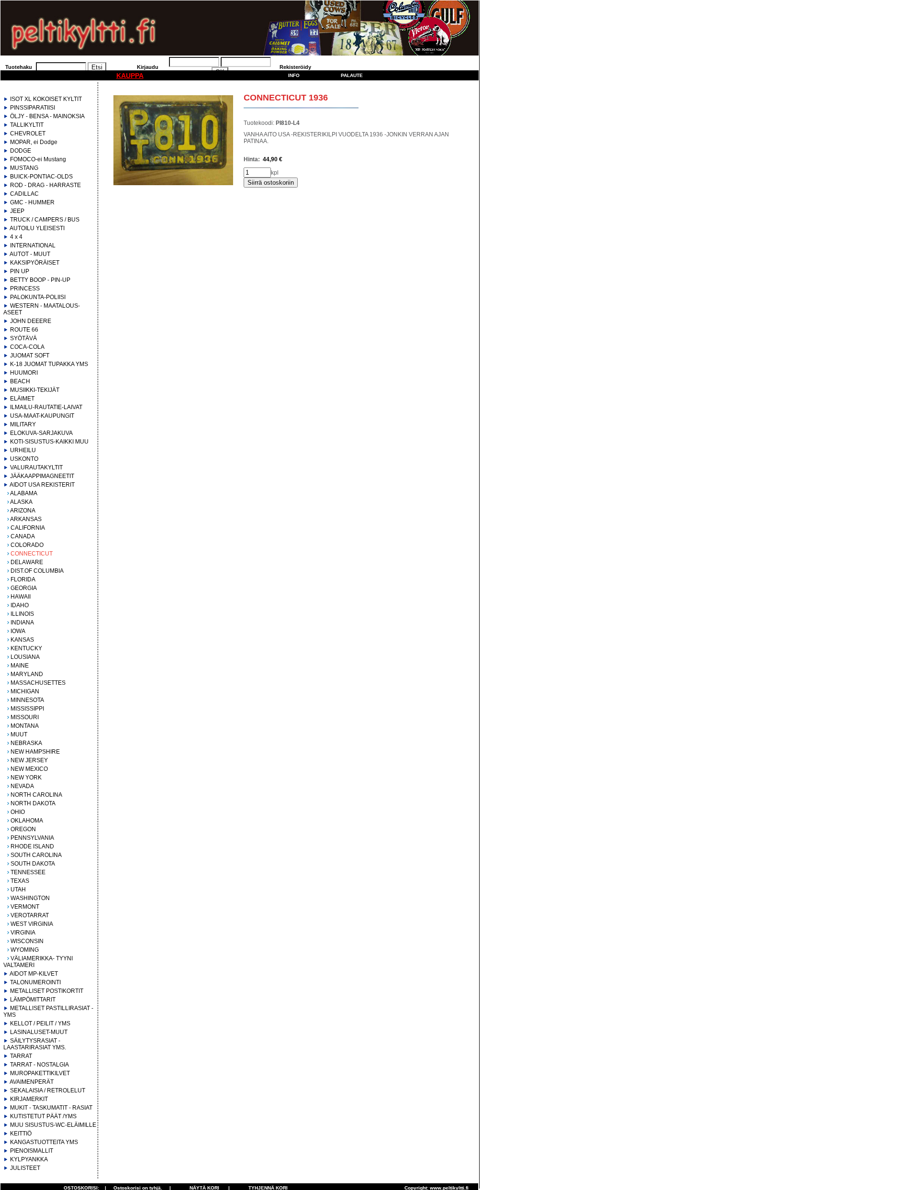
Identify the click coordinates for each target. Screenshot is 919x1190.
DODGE (20, 150)
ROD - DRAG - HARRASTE (45, 185)
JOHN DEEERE (30, 321)
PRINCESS (25, 288)
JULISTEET (25, 1168)
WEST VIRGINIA (32, 924)
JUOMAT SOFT (29, 355)
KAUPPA (130, 75)
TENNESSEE (28, 872)
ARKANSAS (26, 519)
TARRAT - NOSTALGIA (39, 1064)
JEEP (17, 211)
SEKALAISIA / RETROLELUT (47, 1090)
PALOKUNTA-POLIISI (38, 297)
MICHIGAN (25, 691)
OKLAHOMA (27, 820)
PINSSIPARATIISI (32, 107)
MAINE (20, 665)
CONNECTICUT (32, 553)
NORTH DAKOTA (33, 803)
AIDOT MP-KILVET (34, 973)
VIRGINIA (23, 932)
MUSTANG (24, 168)
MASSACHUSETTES (38, 682)
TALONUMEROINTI (35, 982)
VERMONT (25, 906)
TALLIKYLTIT (27, 125)
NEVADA (22, 786)
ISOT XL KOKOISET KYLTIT (46, 99)
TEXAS (20, 881)
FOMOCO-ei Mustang (38, 159)
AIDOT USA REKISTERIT (42, 484)
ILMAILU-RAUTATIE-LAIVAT (46, 407)
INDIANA (22, 622)
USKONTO (24, 459)
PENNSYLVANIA (32, 837)
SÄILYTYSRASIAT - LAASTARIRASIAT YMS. (34, 1044)
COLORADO (27, 545)
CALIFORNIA (28, 527)
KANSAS (22, 639)
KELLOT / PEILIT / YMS (40, 1023)
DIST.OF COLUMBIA (37, 570)
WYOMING (25, 949)
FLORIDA (23, 579)
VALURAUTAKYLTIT (36, 467)
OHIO (18, 812)
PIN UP (19, 271)
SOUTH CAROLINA (36, 855)
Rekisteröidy (295, 67)
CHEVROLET (27, 133)
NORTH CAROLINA (36, 794)
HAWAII (21, 596)
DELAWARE (27, 562)
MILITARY (23, 424)
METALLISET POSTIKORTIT (46, 991)
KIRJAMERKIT (29, 1099)
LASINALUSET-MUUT (38, 1032)
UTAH (18, 889)
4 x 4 (16, 237)
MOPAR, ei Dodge (33, 142)
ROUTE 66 (24, 329)
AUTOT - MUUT (30, 254)
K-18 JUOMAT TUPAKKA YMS (49, 364)
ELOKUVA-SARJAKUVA (41, 433)
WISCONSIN (27, 941)
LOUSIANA (25, 657)
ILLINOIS (22, 614)
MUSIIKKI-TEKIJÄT (34, 390)
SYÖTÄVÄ (23, 338)
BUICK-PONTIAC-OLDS (41, 176)
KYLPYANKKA (29, 1159)
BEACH (20, 381)
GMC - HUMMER (32, 202)
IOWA (18, 631)
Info (294, 75)
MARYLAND (27, 674)
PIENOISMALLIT (31, 1150)
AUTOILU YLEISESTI (37, 228)
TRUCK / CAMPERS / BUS (44, 219)
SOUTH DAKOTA (33, 863)
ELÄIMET (22, 398)
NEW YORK (26, 777)
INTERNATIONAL (33, 245)
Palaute (352, 75)
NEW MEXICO (29, 769)
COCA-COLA (27, 347)
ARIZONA (22, 510)
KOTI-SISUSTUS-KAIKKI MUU (49, 441)
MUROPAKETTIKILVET (40, 1073)
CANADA (23, 536)
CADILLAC (24, 193)
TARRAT (21, 1056)
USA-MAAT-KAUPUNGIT (42, 415)
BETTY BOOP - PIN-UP (40, 280)
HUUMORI (24, 372)
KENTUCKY (26, 648)
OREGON (23, 829)
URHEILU (23, 450)
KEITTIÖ (21, 1133)
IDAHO (20, 605)
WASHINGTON (30, 898)
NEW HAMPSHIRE (35, 751)
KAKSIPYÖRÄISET (34, 262)
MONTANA (25, 726)
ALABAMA (23, 493)
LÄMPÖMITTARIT (33, 999)
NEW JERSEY (29, 760)
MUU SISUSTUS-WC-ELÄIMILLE (53, 1125)
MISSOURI (25, 717)
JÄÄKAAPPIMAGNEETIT (42, 476)
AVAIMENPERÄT (32, 1082)
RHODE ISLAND (32, 846)
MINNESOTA (27, 700)
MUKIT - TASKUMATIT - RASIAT (51, 1107)
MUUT (19, 734)
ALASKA (21, 502)
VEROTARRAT (30, 915)
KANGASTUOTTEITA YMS (44, 1142)
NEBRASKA (26, 743)
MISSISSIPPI (27, 708)
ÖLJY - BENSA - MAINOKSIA (47, 116)
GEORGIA (24, 588)
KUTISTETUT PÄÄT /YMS (43, 1116)
